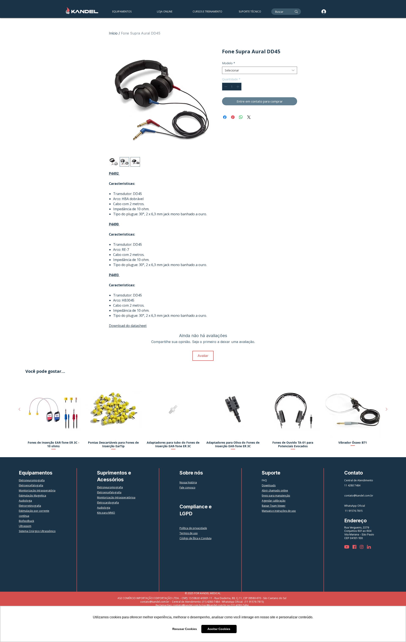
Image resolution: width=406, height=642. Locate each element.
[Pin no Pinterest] (232, 117)
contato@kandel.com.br (358, 495)
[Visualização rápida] (53, 409)
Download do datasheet (128, 325)
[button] (207, 11)
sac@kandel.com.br (214, 605)
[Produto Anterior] (19, 409)
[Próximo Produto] (386, 409)
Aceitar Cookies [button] (218, 629)
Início (113, 33)
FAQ (264, 480)
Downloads (269, 485)
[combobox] (259, 70)
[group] (203, 416)
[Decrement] (225, 86)
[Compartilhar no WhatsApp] (240, 117)
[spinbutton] (232, 86)
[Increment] (238, 86)
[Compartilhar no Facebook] (224, 117)
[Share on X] (248, 117)
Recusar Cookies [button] (184, 629)
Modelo (228, 63)
